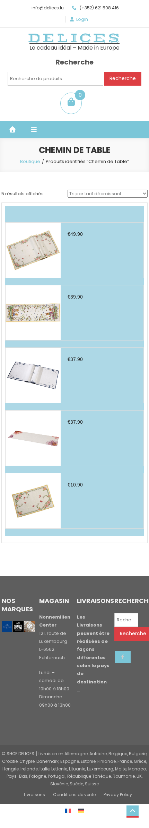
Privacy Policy (118, 794)
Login (82, 19)
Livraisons (34, 794)
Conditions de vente (74, 794)
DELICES (74, 38)
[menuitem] (67, 811)
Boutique (30, 161)
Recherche (122, 78)
